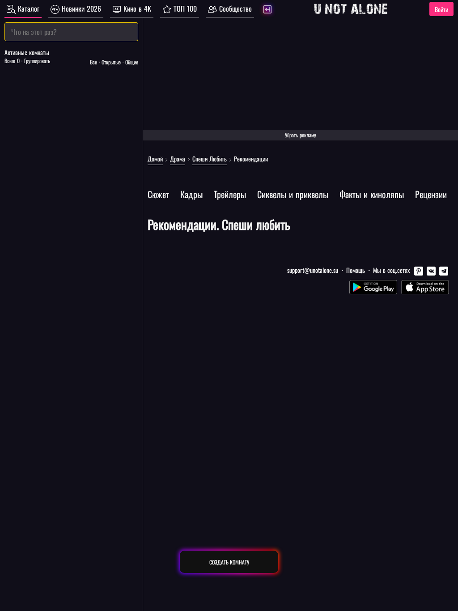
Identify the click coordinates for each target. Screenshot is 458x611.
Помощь (355, 270)
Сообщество (234, 8)
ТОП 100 (184, 8)
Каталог (27, 8)
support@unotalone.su (312, 270)
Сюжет (158, 194)
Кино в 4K (136, 8)
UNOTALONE (350, 9)
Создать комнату (229, 562)
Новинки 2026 (80, 8)
